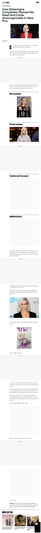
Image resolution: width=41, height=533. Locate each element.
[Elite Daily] (6, 2)
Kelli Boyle (5, 40)
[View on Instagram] (24, 194)
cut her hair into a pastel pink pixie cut (28, 290)
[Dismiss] (39, 523)
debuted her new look (26, 51)
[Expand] (36, 523)
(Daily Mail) (32, 506)
